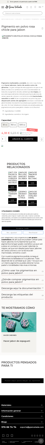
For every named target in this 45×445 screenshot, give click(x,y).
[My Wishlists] (27, 7)
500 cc (22, 125)
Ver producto (12, 187)
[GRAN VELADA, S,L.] (13, 7)
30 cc (5, 125)
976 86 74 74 (8, 427)
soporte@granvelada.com (32, 427)
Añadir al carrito (22, 139)
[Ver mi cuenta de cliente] (31, 7)
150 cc (13, 125)
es (40, 7)
